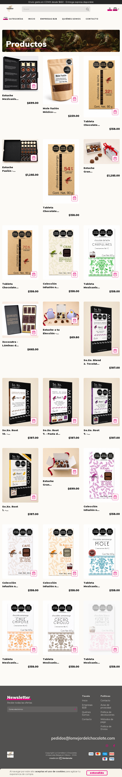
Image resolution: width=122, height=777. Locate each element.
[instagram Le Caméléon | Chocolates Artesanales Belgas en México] (107, 745)
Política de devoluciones (107, 713)
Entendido (97, 772)
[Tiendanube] (61, 759)
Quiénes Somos (71, 19)
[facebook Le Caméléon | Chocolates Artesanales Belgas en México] (114, 745)
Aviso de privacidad (106, 706)
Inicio (31, 19)
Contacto (92, 19)
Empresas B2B (48, 19)
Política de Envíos (106, 727)
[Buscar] (87, 9)
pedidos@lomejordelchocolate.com (83, 738)
